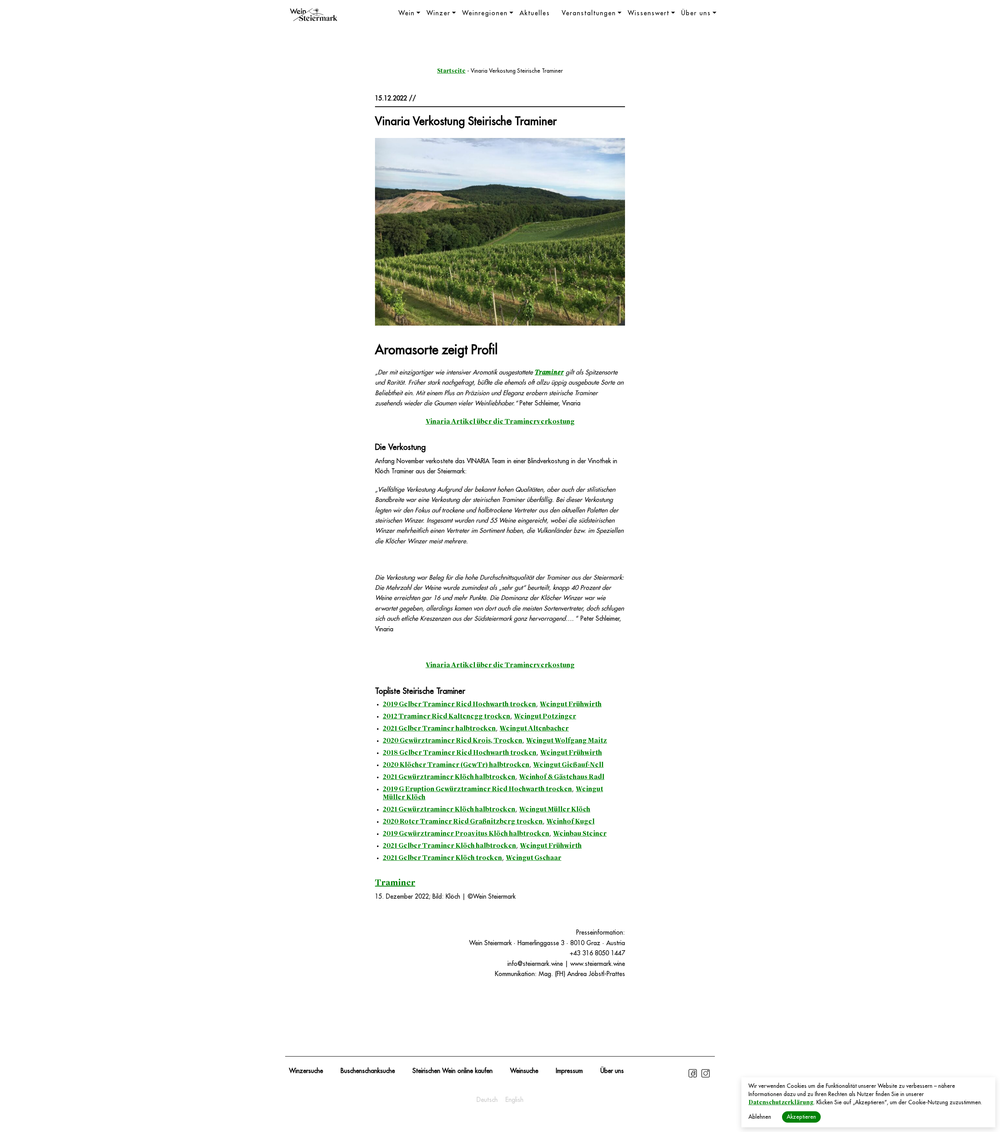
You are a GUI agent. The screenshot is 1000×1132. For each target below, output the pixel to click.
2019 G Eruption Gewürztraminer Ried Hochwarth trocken (477, 789)
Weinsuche (524, 1071)
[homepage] (313, 15)
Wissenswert (649, 13)
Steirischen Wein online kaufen (452, 1071)
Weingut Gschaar (533, 858)
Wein (406, 13)
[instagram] (705, 1076)
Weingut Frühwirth (571, 704)
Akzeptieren (801, 1116)
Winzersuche (306, 1071)
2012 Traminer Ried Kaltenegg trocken (446, 716)
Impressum (569, 1071)
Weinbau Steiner (580, 833)
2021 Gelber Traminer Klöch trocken (442, 858)
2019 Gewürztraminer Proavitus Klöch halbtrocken (466, 833)
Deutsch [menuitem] (487, 1100)
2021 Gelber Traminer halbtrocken (439, 728)
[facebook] (693, 1076)
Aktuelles (535, 13)
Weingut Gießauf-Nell (568, 765)
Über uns (696, 13)
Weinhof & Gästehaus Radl (561, 777)
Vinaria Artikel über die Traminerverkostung (500, 421)
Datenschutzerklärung (781, 1102)
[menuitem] (487, 1099)
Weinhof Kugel (570, 821)
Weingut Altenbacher (534, 728)
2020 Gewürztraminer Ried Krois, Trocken (452, 740)
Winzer (438, 13)
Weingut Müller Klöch (554, 809)
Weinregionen (485, 13)
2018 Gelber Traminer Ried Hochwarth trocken (459, 753)
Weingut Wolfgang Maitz (566, 740)
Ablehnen (759, 1116)
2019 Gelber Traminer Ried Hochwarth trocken (459, 704)
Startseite (451, 70)
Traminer (549, 372)
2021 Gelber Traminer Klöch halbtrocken (449, 846)
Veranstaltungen (589, 13)
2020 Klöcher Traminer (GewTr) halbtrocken (456, 765)
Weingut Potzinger (545, 716)
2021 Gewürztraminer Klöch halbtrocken (449, 777)
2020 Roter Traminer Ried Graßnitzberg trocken (463, 821)
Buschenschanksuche (368, 1071)
